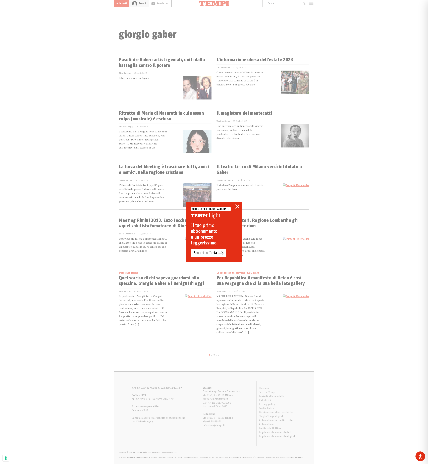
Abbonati (121, 3)
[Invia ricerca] (304, 3)
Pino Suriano (125, 73)
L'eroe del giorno (128, 273)
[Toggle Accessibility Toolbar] (420, 456)
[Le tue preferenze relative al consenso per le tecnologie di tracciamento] (6, 458)
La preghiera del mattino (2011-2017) (238, 273)
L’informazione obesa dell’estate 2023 (255, 60)
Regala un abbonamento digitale (277, 436)
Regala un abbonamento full (275, 432)
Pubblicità (265, 400)
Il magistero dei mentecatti (244, 113)
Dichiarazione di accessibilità (276, 412)
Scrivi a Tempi (267, 392)
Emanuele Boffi (223, 68)
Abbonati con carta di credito (276, 420)
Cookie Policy (266, 408)
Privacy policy (267, 404)
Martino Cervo (223, 121)
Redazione (222, 291)
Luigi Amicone (125, 180)
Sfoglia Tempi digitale (271, 416)
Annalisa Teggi (126, 127)
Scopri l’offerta (205, 253)
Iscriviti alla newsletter (272, 396)
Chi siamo (264, 388)
